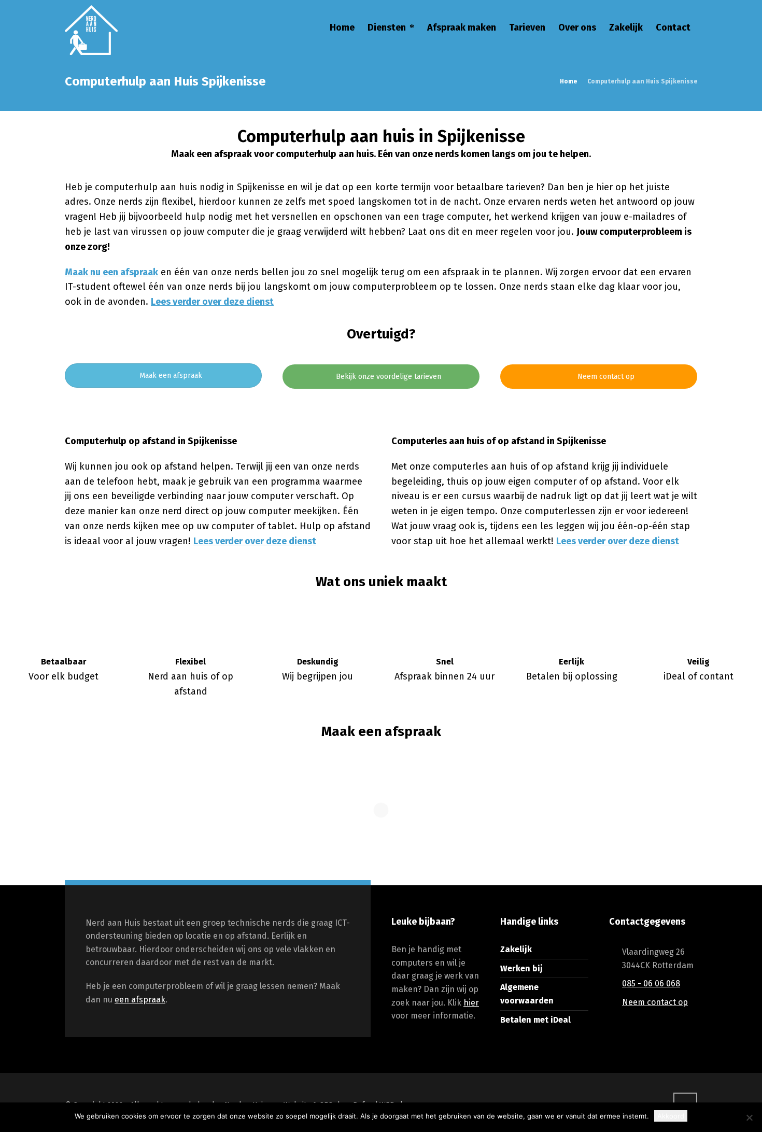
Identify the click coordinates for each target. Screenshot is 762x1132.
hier (471, 1003)
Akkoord (670, 1116)
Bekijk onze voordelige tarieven (387, 376)
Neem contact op (604, 376)
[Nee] (749, 1117)
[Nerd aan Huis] (91, 29)
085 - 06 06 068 (651, 983)
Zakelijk (516, 949)
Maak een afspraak (169, 375)
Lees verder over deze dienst (212, 301)
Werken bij (521, 968)
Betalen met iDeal (535, 1020)
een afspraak (140, 999)
